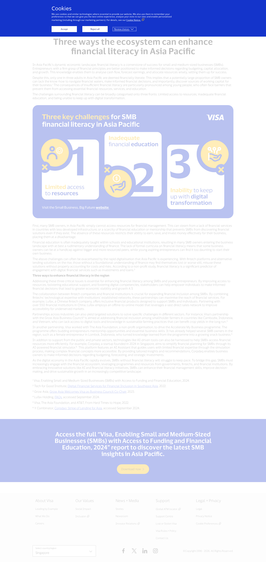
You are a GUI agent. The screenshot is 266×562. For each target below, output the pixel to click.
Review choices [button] (121, 29)
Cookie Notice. (133, 20)
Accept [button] (64, 29)
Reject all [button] (95, 29)
